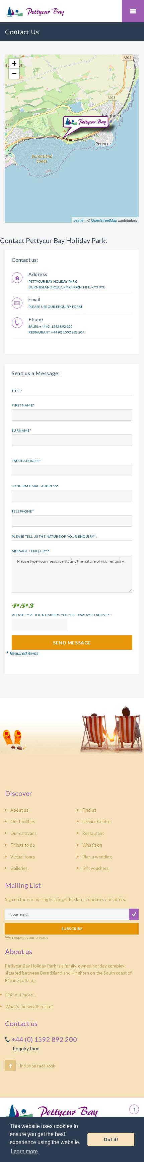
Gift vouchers (95, 868)
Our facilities (22, 821)
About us (19, 810)
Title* (17, 391)
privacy (41, 937)
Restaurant (93, 833)
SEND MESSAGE (72, 642)
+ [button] (14, 63)
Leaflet (78, 220)
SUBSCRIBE (72, 928)
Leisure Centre (96, 821)
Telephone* (23, 511)
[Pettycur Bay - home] (72, 11)
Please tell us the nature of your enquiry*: (54, 536)
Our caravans (23, 833)
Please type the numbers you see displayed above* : (62, 615)
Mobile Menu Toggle (133, 11)
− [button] (14, 73)
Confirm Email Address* (35, 486)
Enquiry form (26, 1048)
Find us (89, 810)
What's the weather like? (29, 1006)
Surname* (21, 430)
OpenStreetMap (104, 220)
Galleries (18, 868)
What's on (92, 845)
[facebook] (10, 1065)
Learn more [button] (24, 1151)
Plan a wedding (97, 856)
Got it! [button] (111, 1139)
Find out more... (20, 994)
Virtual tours (22, 856)
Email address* (26, 461)
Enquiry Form (69, 307)
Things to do (22, 845)
